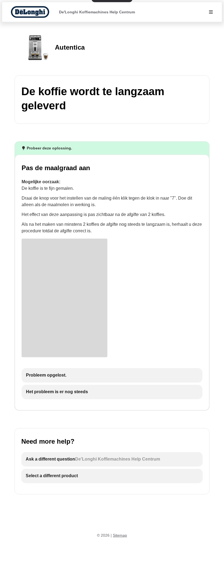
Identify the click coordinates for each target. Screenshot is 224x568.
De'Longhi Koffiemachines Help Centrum (97, 12)
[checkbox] (112, 375)
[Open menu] (210, 12)
